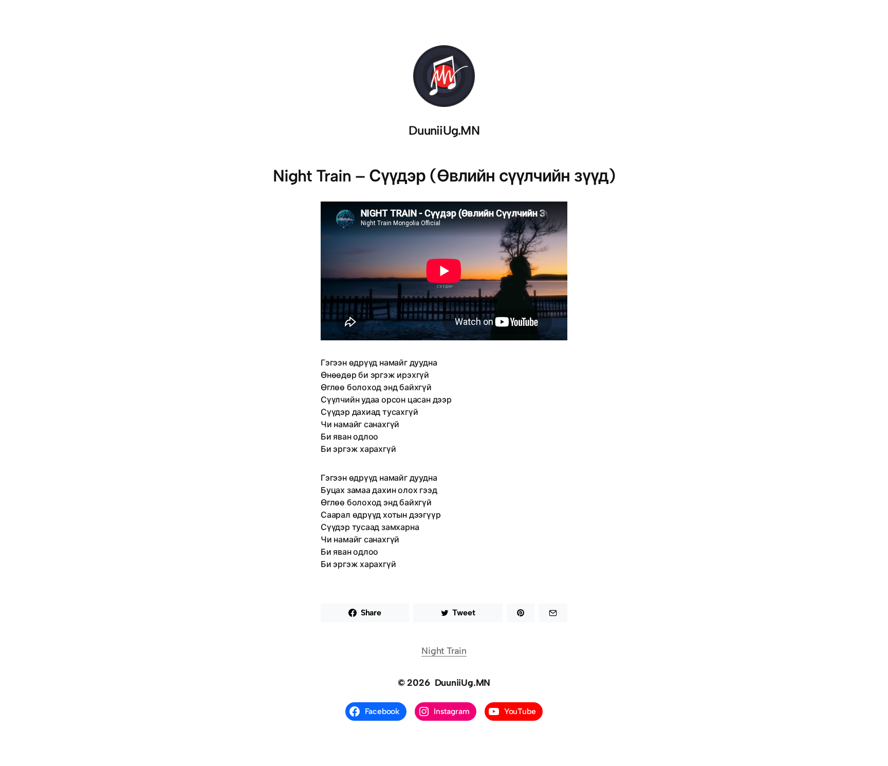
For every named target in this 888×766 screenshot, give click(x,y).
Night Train (444, 650)
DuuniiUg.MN (444, 130)
